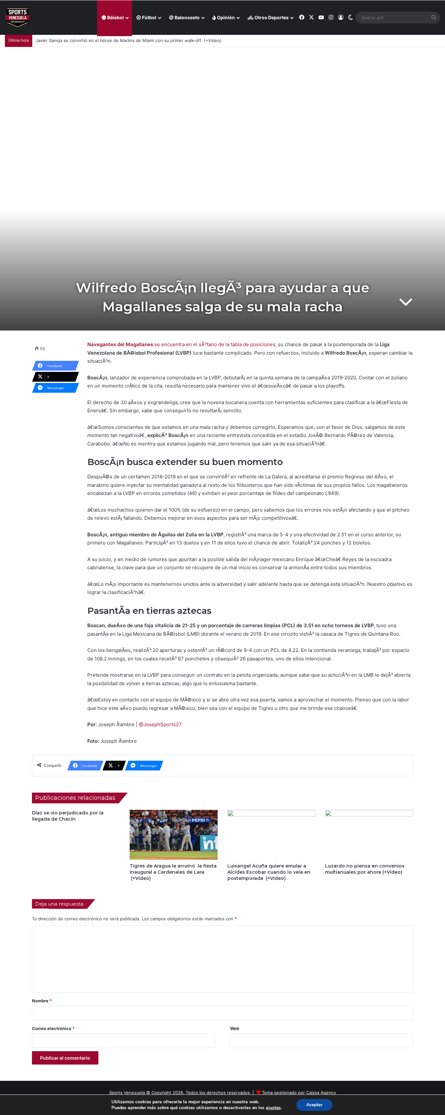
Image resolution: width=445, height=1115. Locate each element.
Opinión (225, 17)
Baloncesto (187, 17)
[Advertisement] (222, 96)
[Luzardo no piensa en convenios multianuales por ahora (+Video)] (369, 834)
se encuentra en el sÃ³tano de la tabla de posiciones (214, 344)
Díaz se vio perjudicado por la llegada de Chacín (68, 816)
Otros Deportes (271, 17)
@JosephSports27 (160, 724)
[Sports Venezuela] (17, 17)
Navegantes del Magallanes (120, 344)
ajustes (273, 1108)
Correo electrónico (53, 1028)
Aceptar (314, 1105)
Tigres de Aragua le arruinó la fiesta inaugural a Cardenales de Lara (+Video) (173, 872)
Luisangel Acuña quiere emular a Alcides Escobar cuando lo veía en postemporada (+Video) (268, 872)
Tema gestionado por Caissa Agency (299, 1092)
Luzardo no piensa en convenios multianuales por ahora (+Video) (365, 869)
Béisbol (115, 17)
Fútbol (148, 17)
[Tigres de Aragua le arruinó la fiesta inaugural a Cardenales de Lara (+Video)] (174, 834)
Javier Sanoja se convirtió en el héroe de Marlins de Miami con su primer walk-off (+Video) (129, 40)
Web (234, 1028)
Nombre (42, 1000)
